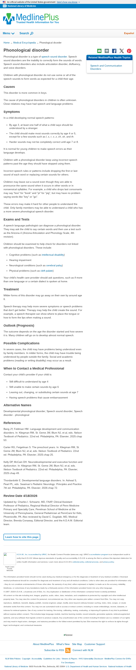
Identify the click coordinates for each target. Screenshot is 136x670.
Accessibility (37, 659)
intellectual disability (53, 254)
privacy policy (108, 562)
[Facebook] (114, 51)
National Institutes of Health (120, 666)
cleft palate (47, 270)
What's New (63, 644)
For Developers (68, 662)
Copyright (26, 659)
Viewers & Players (69, 659)
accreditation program (99, 554)
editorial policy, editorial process (85, 562)
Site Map (77, 644)
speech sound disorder (54, 56)
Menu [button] (6, 33)
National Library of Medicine (22, 6)
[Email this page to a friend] (99, 51)
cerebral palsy (54, 265)
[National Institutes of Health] (5, 6)
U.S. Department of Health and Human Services (86, 666)
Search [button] (24, 33)
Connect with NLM (83, 650)
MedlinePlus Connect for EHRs (117, 659)
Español (129, 33)
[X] (121, 51)
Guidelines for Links (51, 659)
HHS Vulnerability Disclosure (91, 659)
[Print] (106, 51)
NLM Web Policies (13, 659)
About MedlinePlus (43, 644)
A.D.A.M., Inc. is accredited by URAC (32, 554)
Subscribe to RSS (54, 650)
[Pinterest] (129, 51)
